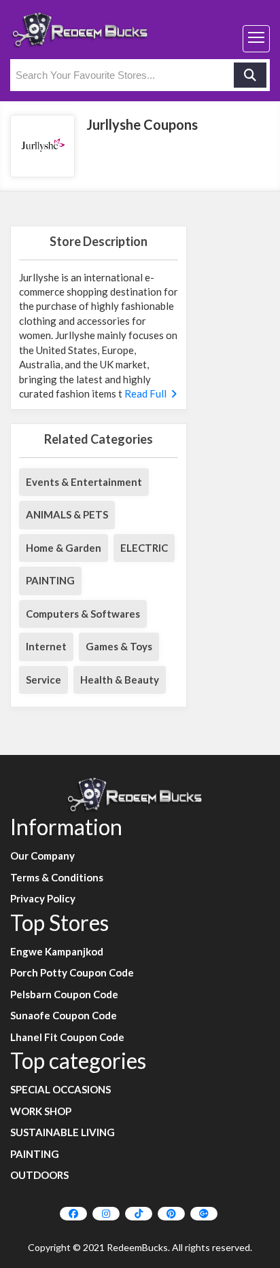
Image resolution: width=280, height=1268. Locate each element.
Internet (46, 646)
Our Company (42, 855)
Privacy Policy (42, 898)
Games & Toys (119, 646)
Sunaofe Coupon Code (63, 1015)
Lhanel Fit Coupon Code (67, 1037)
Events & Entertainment (84, 482)
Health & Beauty (119, 679)
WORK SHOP (40, 1111)
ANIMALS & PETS (67, 514)
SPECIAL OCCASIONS (60, 1089)
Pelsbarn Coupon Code (64, 994)
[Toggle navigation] (256, 38)
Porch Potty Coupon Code (72, 972)
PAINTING (50, 580)
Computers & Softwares (83, 613)
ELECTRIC (144, 548)
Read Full (146, 393)
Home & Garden (63, 548)
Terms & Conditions (56, 877)
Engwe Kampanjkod (56, 951)
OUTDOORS (39, 1175)
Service (43, 679)
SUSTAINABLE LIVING (62, 1132)
